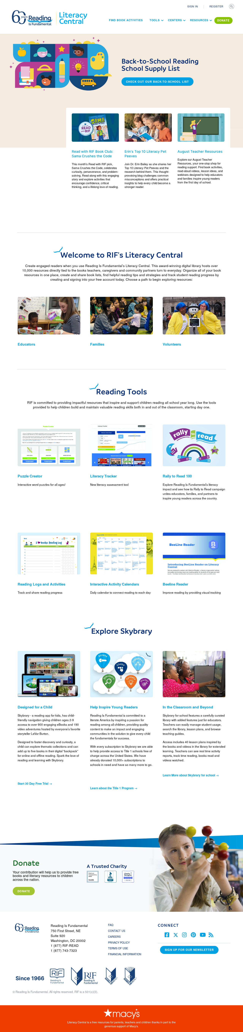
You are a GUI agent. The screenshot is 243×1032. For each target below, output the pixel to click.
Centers (175, 20)
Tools (155, 20)
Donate (23, 891)
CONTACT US (117, 931)
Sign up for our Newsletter (189, 950)
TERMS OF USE (120, 948)
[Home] (34, 12)
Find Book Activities (126, 20)
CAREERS (114, 936)
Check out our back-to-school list (157, 81)
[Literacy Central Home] (73, 12)
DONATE (223, 20)
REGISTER (216, 6)
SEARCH (232, 7)
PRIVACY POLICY (119, 942)
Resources (199, 20)
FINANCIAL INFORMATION (124, 954)
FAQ (110, 925)
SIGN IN (192, 6)
